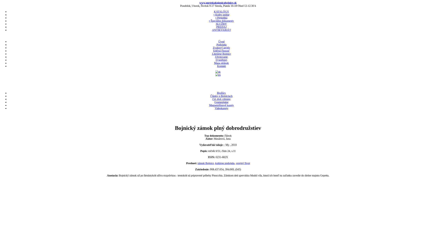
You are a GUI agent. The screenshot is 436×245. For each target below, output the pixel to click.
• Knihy (221, 14)
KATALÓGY (221, 11)
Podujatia (221, 44)
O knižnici (221, 60)
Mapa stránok (221, 63)
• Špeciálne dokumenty (221, 20)
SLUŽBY (221, 23)
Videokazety (221, 108)
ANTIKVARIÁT (221, 30)
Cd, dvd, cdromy (221, 99)
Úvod (221, 41)
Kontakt (221, 66)
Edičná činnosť (221, 50)
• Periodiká (221, 17)
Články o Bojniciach (221, 96)
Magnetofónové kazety (221, 105)
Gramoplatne (221, 102)
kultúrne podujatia (225, 163)
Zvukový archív (221, 47)
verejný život (243, 163)
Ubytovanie (221, 56)
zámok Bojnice (206, 163)
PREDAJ (221, 27)
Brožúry (221, 93)
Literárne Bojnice (221, 53)
